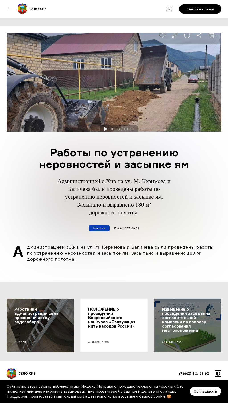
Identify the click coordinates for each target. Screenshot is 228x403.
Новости (99, 228)
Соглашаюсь (205, 391)
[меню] (10, 9)
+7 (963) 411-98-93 (193, 374)
